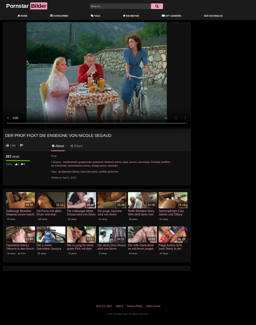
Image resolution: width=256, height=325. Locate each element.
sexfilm (103, 171)
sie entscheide (59, 165)
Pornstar (155, 162)
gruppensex (85, 162)
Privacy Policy (134, 306)
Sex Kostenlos (213, 16)
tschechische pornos (79, 165)
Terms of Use (153, 306)
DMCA (119, 306)
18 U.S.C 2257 (104, 306)
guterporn (98, 162)
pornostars (144, 162)
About (59, 146)
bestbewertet (70, 162)
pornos (133, 162)
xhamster (113, 165)
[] (157, 6)
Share (78, 146)
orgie (125, 162)
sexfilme (165, 162)
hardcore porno (113, 162)
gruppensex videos (69, 171)
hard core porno (89, 171)
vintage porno (99, 165)
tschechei (113, 171)
